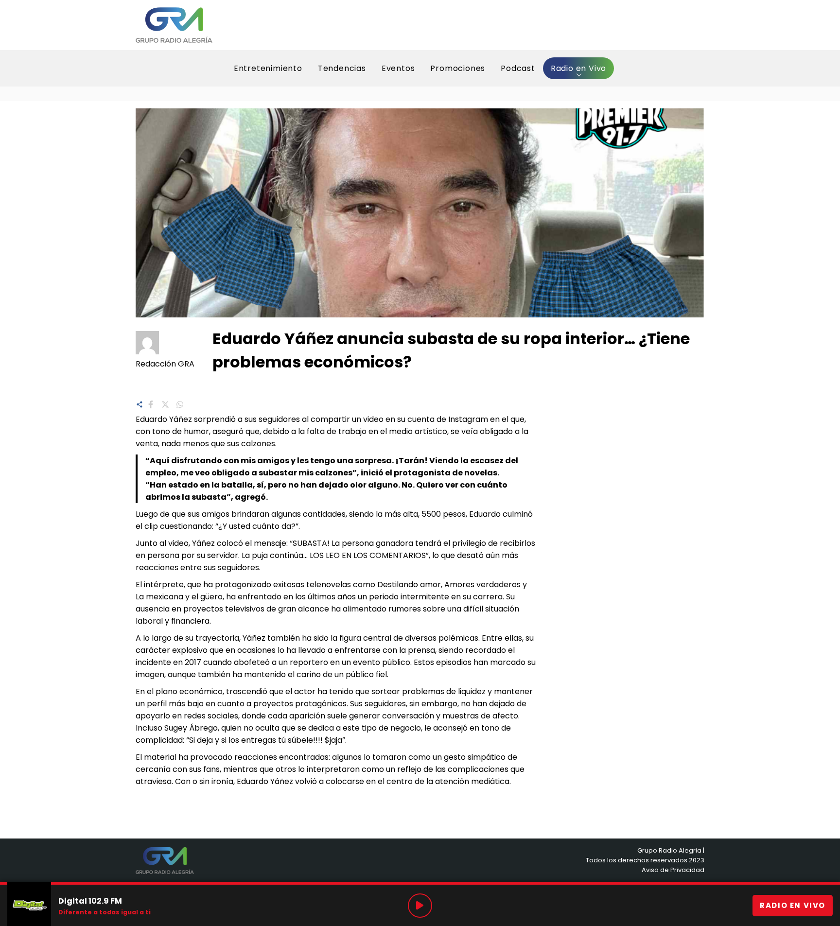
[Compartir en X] (165, 403)
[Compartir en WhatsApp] (180, 403)
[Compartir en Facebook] (150, 403)
